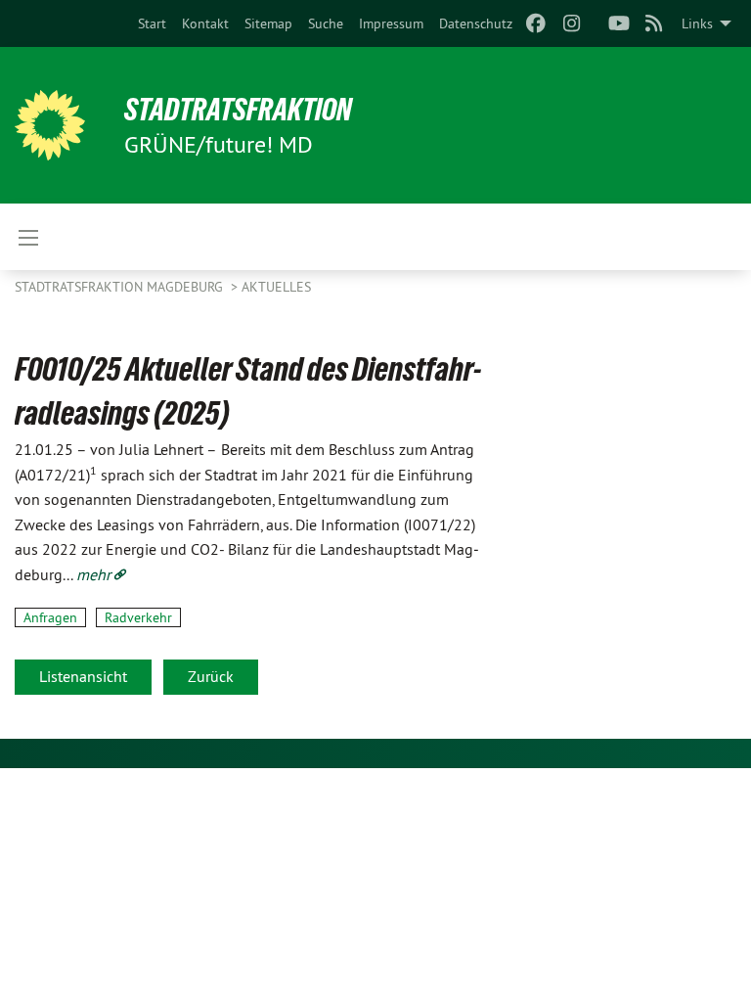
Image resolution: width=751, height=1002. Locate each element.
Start (152, 23)
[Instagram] (571, 23)
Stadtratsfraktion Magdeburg (121, 287)
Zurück (211, 676)
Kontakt (205, 23)
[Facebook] (536, 23)
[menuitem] (152, 23)
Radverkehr (138, 617)
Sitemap (268, 23)
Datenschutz (475, 23)
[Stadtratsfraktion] (50, 125)
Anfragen (50, 617)
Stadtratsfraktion (238, 109)
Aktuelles (276, 287)
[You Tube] (618, 23)
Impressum (391, 23)
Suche (325, 23)
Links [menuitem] (697, 23)
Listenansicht (83, 676)
